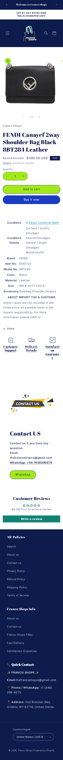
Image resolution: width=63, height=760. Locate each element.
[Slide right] (39, 117)
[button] (7, 33)
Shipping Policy (17, 587)
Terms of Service (18, 595)
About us (13, 554)
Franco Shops (25, 750)
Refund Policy (16, 579)
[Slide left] (23, 117)
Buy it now (31, 199)
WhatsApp (22, 474)
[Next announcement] (56, 5)
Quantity (8, 169)
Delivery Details (31, 348)
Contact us (14, 562)
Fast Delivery (15, 643)
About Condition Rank (44, 222)
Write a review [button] (31, 519)
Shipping (7, 163)
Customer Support (10, 348)
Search (11, 546)
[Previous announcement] (6, 5)
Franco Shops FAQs (20, 634)
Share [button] (11, 328)
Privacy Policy (16, 571)
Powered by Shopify (43, 750)
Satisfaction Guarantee (53, 352)
